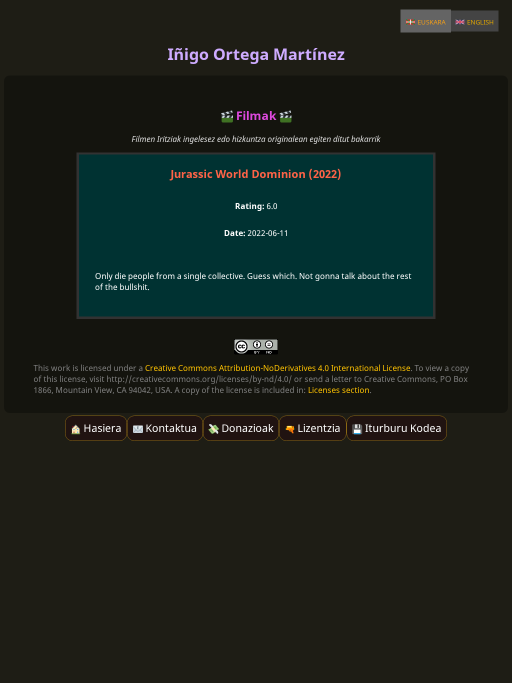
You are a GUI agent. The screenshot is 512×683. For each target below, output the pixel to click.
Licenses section (339, 390)
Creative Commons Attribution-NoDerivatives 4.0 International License (277, 368)
